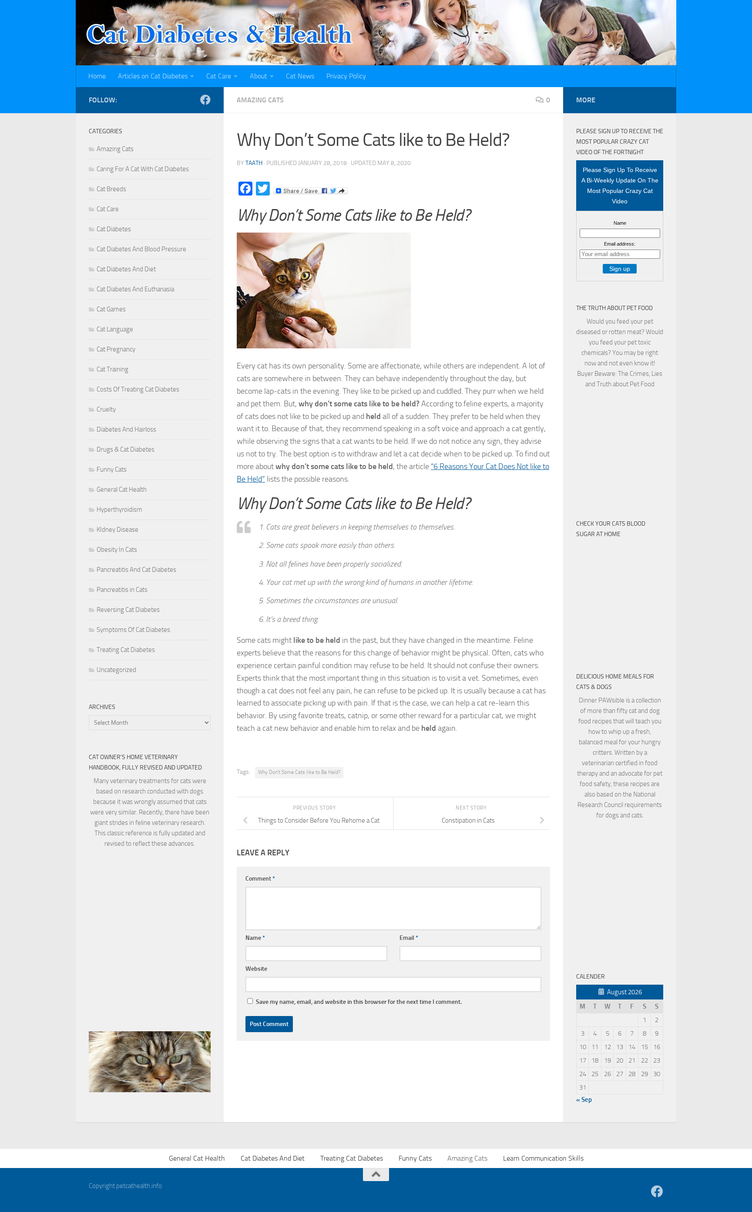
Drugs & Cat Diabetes (125, 449)
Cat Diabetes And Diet (126, 269)
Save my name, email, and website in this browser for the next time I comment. (359, 1002)
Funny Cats (112, 469)
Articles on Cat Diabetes (153, 76)
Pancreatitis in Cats (122, 590)
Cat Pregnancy (116, 349)
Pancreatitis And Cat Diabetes (136, 570)
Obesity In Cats (117, 550)
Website (256, 968)
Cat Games (111, 309)
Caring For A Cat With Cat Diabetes (143, 169)
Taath (253, 163)
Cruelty (106, 409)
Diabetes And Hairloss (126, 429)
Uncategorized (116, 670)
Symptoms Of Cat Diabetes (133, 630)
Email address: (619, 243)
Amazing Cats (260, 100)
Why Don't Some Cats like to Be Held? (299, 772)
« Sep (584, 1100)
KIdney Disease (117, 529)
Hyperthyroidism (119, 509)
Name (255, 938)
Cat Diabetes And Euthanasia (135, 289)
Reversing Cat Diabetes (128, 610)
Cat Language (115, 329)
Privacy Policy (346, 76)
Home (97, 76)
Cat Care (218, 76)
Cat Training (112, 369)
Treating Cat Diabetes (126, 650)
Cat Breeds (111, 189)
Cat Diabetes (114, 229)
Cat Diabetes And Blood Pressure (141, 249)
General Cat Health (122, 489)
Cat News (300, 76)
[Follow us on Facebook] (205, 100)
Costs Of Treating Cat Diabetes (138, 389)
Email (409, 938)
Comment (260, 878)
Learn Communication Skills (543, 1158)
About (258, 76)
